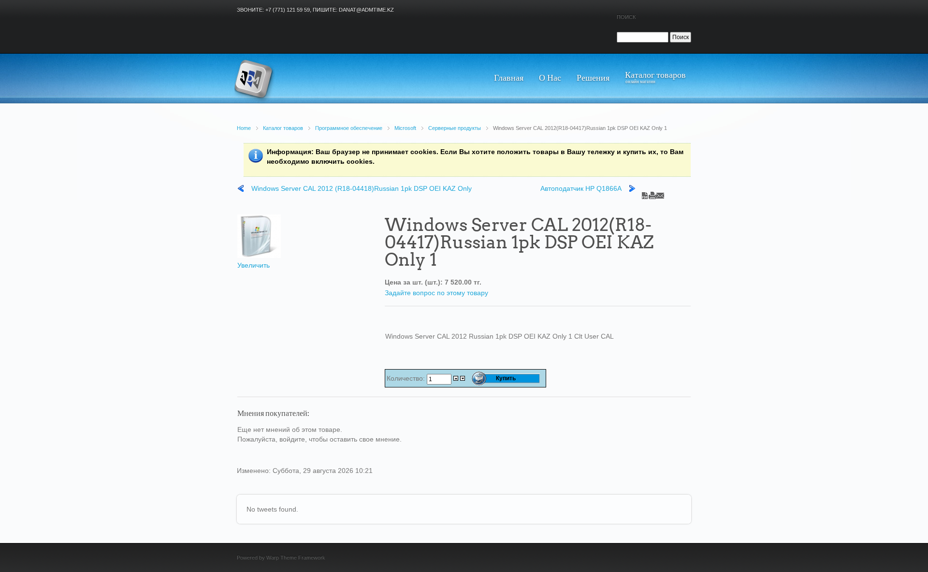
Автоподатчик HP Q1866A (581, 188)
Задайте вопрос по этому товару (436, 293)
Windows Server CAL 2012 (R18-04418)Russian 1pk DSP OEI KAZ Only (361, 188)
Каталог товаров (283, 128)
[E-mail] (660, 193)
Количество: (407, 378)
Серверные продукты (454, 128)
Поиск (626, 17)
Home (244, 128)
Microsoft (405, 128)
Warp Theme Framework (295, 557)
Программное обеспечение (348, 128)
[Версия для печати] (652, 193)
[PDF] (645, 193)
